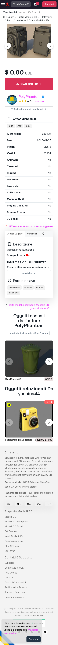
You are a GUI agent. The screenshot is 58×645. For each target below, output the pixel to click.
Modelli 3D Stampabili (16, 521)
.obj (28, 126)
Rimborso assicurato (15, 597)
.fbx (19, 126)
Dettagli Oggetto (15, 233)
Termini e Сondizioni (15, 592)
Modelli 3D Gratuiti (14, 526)
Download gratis (30, 84)
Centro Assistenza (14, 567)
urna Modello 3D (13, 379)
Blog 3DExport (12, 546)
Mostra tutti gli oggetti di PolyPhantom (29, 333)
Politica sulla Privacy (16, 587)
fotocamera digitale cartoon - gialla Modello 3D (28, 440)
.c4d (11, 126)
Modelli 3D (10, 516)
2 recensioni (38, 101)
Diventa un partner (14, 541)
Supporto (9, 562)
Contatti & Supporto (18, 557)
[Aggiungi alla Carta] (42, 433)
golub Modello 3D (40, 308)
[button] (49, 362)
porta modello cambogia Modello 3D (28, 305)
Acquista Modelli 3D (18, 511)
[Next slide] (50, 46)
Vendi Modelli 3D (14, 536)
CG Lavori (10, 550)
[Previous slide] (8, 46)
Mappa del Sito (36, 615)
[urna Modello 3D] (29, 359)
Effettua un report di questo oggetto (31, 226)
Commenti (32, 233)
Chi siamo (11, 452)
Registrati (49, 4)
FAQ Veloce (11, 572)
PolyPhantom (30, 96)
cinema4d (14, 293)
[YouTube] (45, 632)
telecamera (14, 287)
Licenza (9, 577)
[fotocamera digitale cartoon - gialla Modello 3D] (29, 419)
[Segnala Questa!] (48, 372)
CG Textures (11, 531)
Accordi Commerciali (15, 582)
